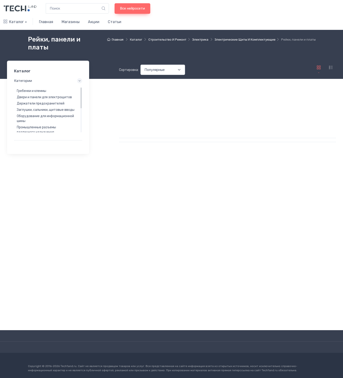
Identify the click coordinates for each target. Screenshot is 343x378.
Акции (93, 22)
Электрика (200, 39)
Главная (46, 22)
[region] (48, 109)
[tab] (331, 68)
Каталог (16, 22)
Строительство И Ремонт (167, 39)
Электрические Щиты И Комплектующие (245, 39)
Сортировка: (129, 70)
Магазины (71, 22)
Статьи (114, 22)
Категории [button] (23, 81)
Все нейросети (132, 8)
